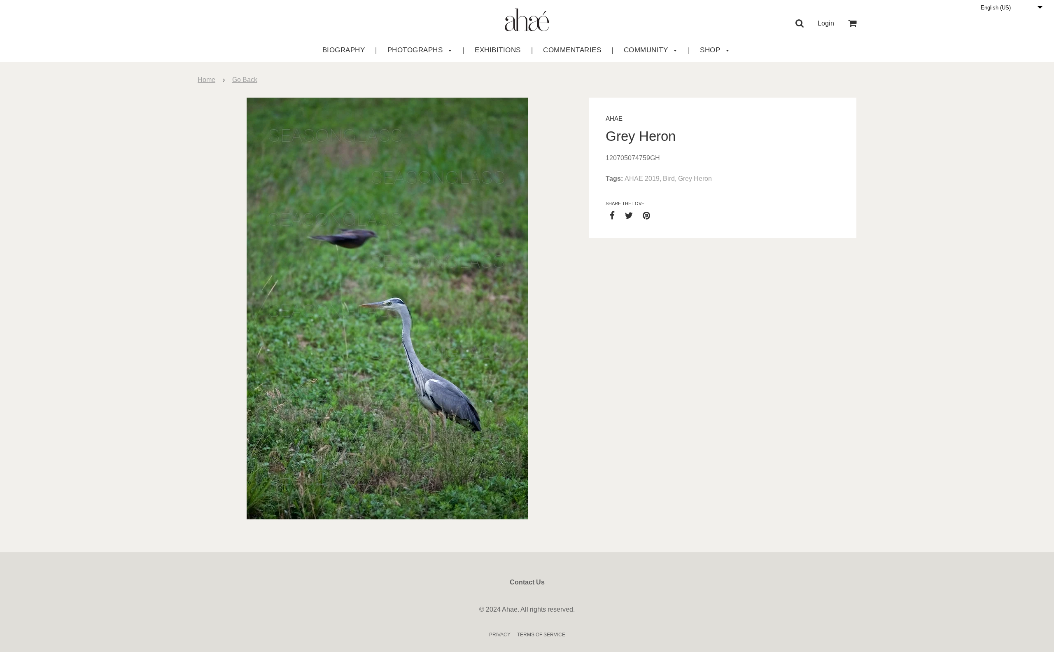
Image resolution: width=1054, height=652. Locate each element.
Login (826, 23)
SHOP (711, 50)
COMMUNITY (647, 50)
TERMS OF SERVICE (541, 635)
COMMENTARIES (572, 50)
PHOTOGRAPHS (416, 50)
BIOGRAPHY (343, 50)
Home (206, 79)
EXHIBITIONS (498, 50)
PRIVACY (500, 635)
